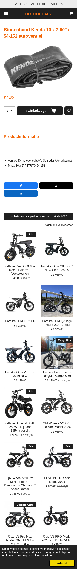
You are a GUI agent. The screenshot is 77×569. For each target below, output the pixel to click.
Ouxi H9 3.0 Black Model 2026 (57, 480)
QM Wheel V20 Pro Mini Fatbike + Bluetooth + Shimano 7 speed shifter (20, 483)
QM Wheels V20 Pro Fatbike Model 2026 (57, 425)
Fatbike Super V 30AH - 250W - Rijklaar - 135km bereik (20, 427)
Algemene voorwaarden (59, 224)
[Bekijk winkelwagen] (71, 13)
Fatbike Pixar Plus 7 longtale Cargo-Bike (57, 374)
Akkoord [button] (62, 563)
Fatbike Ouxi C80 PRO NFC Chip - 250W (57, 268)
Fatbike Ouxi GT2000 (20, 321)
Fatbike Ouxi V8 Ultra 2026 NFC (20, 374)
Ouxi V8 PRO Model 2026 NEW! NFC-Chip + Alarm (57, 540)
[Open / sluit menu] (6, 13)
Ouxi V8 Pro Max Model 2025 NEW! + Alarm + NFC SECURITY (20, 542)
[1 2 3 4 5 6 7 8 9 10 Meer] (9, 110)
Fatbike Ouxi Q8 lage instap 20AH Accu (57, 323)
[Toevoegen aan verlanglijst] (68, 110)
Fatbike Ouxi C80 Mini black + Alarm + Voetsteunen (20, 270)
